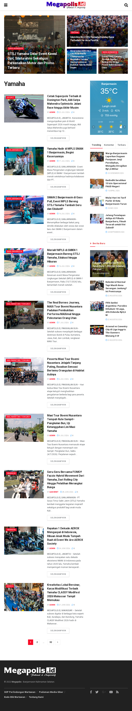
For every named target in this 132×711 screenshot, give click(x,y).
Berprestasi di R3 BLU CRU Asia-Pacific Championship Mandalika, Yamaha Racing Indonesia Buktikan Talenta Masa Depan (80, 59)
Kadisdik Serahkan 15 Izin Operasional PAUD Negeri (116, 183)
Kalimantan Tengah (18, 304)
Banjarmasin (16, 48)
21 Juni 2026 (64, 605)
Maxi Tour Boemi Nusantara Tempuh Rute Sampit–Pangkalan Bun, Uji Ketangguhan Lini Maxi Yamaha (64, 423)
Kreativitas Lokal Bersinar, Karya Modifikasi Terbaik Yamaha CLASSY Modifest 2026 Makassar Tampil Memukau (63, 592)
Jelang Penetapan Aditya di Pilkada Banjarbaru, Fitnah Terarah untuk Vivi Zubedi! (116, 221)
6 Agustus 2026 (26, 73)
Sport (10, 97)
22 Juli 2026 (64, 112)
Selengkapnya (58, 138)
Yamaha (11, 473)
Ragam (75, 32)
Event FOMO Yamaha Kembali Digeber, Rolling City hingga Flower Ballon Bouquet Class (112, 62)
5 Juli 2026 (64, 435)
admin (13, 73)
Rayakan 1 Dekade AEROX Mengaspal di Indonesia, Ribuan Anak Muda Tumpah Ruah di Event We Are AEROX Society (65, 536)
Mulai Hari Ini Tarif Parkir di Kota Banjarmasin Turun (116, 200)
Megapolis (16, 682)
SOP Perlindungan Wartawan (19, 692)
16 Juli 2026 (64, 214)
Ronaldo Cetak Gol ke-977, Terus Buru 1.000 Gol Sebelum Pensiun (109, 265)
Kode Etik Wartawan (14, 697)
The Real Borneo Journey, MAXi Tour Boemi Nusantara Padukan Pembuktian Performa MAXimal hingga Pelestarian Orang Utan (64, 310)
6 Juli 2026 (64, 379)
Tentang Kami (36, 697)
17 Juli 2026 (64, 161)
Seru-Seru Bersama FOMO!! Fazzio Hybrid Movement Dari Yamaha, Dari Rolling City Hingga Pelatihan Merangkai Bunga (65, 479)
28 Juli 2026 (77, 73)
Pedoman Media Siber (51, 692)
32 (51, 642)
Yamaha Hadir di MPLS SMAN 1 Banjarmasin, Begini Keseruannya (65, 152)
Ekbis (10, 586)
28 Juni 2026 (67, 492)
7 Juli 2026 (64, 323)
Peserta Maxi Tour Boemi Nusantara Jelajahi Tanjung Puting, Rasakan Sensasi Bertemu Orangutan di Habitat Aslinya (65, 366)
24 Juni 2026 (64, 548)
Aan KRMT (54, 492)
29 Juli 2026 (77, 46)
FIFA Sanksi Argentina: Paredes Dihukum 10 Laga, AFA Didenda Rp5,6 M (116, 309)
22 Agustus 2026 (101, 273)
